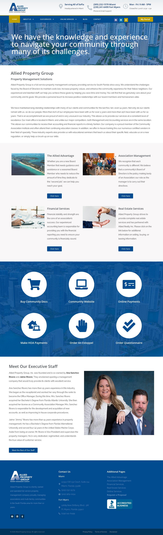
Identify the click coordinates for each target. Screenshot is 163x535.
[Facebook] (116, 20)
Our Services (45, 19)
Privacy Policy (87, 532)
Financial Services (115, 484)
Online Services (67, 19)
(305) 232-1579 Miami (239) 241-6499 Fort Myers (106, 5)
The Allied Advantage (117, 477)
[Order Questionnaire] (129, 325)
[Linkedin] (121, 20)
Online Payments (129, 301)
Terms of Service (101, 532)
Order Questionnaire (129, 343)
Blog (85, 19)
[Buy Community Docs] (34, 284)
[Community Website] (81, 284)
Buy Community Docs (33, 301)
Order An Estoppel (81, 343)
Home (14, 19)
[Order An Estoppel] (81, 325)
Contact (97, 19)
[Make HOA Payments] (34, 325)
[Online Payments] (129, 284)
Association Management (119, 480)
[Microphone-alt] (126, 20)
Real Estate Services (116, 487)
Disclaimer (113, 532)
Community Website (81, 301)
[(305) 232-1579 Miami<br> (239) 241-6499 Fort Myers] (89, 7)
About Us (27, 19)
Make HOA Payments (34, 343)
